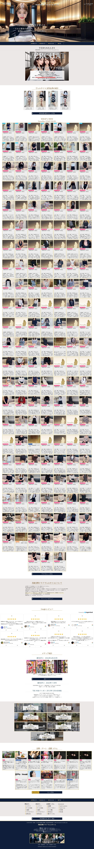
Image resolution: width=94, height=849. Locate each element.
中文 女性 (61, 811)
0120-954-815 (50, 822)
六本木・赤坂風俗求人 (41, 844)
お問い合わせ (28, 813)
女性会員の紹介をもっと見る (47, 113)
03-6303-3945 (41, 822)
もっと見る (43, 792)
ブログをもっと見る (47, 574)
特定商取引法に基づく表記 (47, 818)
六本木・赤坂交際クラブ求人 (51, 844)
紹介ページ (47, 679)
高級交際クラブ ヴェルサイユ (47, 824)
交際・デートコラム (51, 813)
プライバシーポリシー (47, 598)
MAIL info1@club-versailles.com (60, 822)
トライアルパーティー (30, 811)
